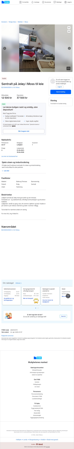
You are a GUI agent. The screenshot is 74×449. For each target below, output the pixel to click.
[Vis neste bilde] (69, 48)
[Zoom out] (69, 273)
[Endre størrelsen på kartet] (69, 235)
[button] (69, 27)
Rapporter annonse (7, 336)
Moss (26, 22)
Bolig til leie (12, 22)
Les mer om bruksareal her (9, 156)
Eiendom (4, 22)
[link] (10, 87)
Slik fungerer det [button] (23, 131)
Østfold (20, 22)
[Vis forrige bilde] (4, 48)
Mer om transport (28, 298)
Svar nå (63, 316)
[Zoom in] (69, 268)
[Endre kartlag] (69, 263)
